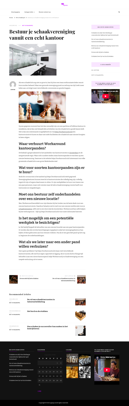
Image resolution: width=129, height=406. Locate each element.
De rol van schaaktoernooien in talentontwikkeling (41, 300)
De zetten (95, 70)
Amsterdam (73, 153)
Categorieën (28, 12)
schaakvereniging (25, 209)
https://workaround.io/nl (63, 132)
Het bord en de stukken (37, 311)
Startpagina (15, 12)
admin (12, 89)
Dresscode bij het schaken (100, 52)
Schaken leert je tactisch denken (102, 56)
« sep (39, 391)
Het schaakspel (27, 25)
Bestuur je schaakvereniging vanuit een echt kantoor (104, 47)
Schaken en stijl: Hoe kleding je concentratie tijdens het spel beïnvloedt (105, 34)
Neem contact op (45, 12)
